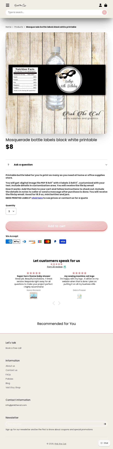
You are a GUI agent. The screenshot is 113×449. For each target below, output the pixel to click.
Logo (20, 5)
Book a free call (13, 348)
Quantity (10, 205)
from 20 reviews (55, 267)
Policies (9, 378)
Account (100, 5)
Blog (8, 383)
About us (10, 365)
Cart (105, 5)
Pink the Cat (60, 443)
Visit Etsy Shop (13, 387)
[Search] (104, 12)
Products (18, 27)
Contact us (11, 370)
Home (8, 27)
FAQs (8, 374)
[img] (56, 264)
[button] (54, 303)
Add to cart (56, 226)
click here (37, 198)
